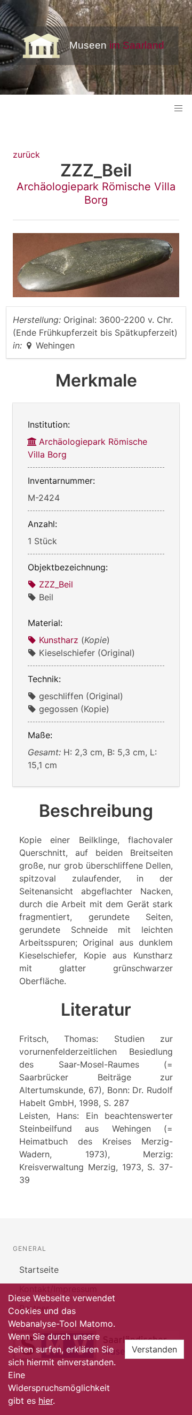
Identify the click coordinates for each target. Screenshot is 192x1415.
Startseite (39, 1269)
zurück (26, 154)
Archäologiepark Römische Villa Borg (96, 193)
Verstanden (154, 1349)
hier (45, 1400)
